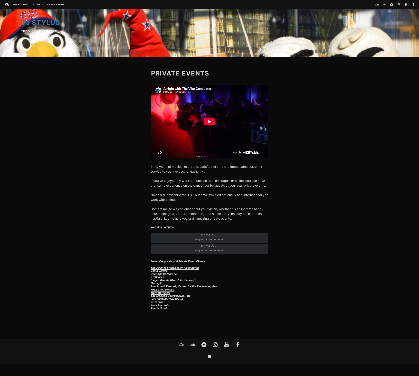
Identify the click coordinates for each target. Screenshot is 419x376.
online (239, 181)
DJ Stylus (40, 22)
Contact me (159, 209)
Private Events (55, 5)
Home (16, 5)
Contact (38, 5)
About (26, 5)
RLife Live (157, 302)
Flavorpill (156, 283)
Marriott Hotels (160, 292)
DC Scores (157, 277)
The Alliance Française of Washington (175, 267)
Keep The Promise (162, 289)
